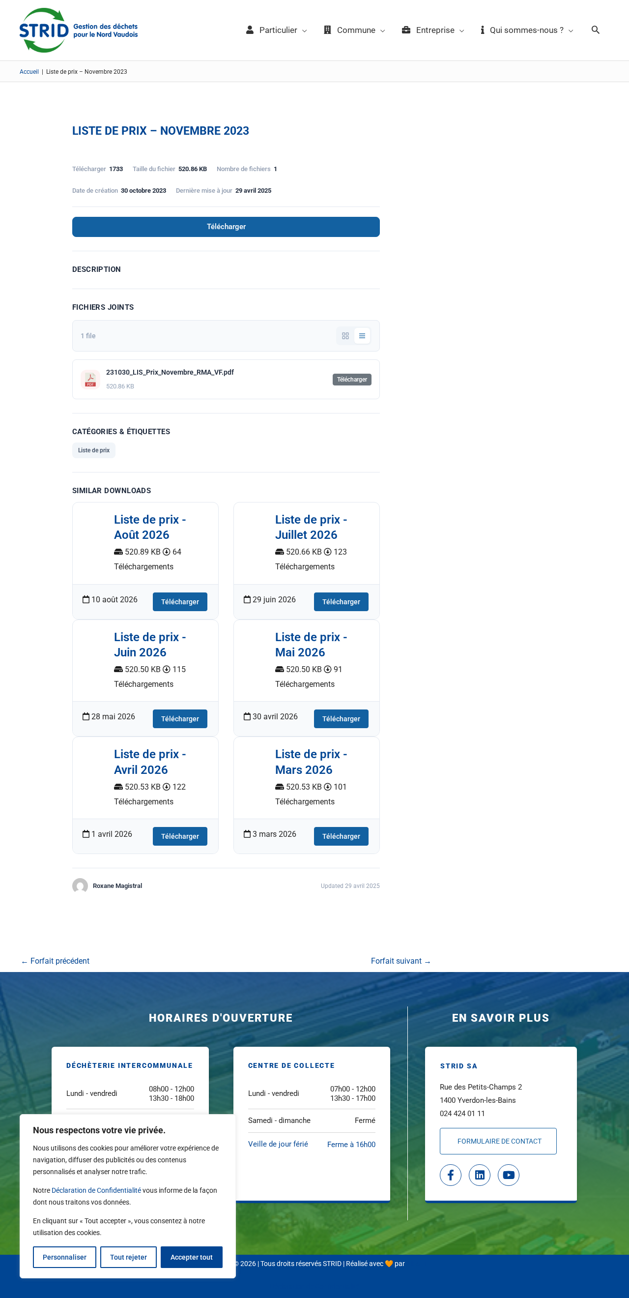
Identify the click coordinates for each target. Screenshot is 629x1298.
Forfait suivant (401, 961)
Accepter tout (192, 1257)
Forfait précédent (55, 961)
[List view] (362, 336)
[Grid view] (345, 336)
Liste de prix (94, 450)
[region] (128, 1196)
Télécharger (226, 226)
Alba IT (417, 1264)
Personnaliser (64, 1257)
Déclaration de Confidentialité (96, 1190)
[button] (595, 30)
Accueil (29, 71)
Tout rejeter (128, 1257)
